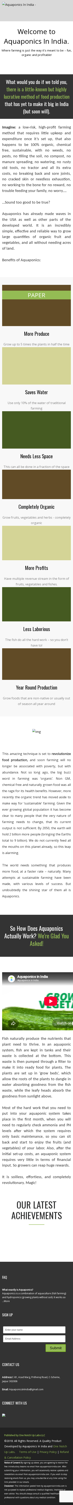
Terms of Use (27, 1452)
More (7, 1301)
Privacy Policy (48, 1452)
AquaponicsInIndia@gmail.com (26, 1389)
